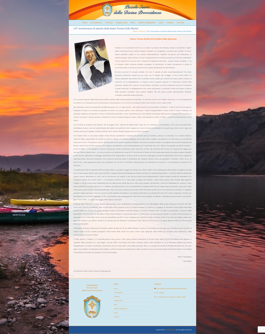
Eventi (90, 271)
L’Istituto (109, 22)
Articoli (142, 31)
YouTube (180, 22)
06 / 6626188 (160, 293)
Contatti (170, 22)
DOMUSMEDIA (170, 330)
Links (161, 22)
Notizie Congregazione (102, 271)
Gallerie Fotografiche (147, 22)
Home (85, 22)
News (133, 22)
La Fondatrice (96, 22)
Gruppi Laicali (121, 22)
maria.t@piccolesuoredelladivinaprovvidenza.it (172, 289)
